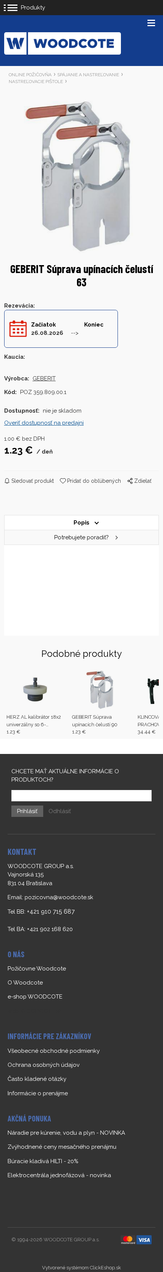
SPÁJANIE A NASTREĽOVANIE (88, 74)
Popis (81, 522)
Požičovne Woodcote (37, 968)
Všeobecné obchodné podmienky (54, 1050)
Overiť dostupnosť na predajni (44, 422)
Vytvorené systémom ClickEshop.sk (81, 1267)
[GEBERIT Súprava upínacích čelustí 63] (82, 175)
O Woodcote (25, 982)
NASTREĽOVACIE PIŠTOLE (36, 81)
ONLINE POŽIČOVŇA (30, 74)
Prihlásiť (27, 811)
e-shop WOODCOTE (35, 996)
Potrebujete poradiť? (81, 537)
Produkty (33, 7)
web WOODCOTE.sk (35, 1011)
